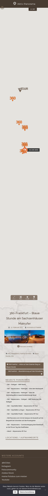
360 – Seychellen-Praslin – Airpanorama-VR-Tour (22, 414)
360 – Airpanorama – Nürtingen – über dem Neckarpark (25, 388)
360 (9, 353)
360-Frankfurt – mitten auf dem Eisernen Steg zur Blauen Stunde (23, 365)
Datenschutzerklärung (27, 492)
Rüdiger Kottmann (34, 327)
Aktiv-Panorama (26, 4)
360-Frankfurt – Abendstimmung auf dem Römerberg (25, 371)
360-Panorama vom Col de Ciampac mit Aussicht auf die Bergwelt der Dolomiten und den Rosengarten (24, 419)
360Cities (6, 463)
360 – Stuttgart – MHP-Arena (16, 384)
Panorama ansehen (26, 346)
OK (15, 492)
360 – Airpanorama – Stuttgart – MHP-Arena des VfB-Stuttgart (24, 400)
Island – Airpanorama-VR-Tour (17, 431)
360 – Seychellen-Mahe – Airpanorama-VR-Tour (22, 406)
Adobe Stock (8, 473)
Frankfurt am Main (25, 353)
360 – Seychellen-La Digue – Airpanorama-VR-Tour (23, 410)
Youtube (5, 480)
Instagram (6, 466)
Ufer (12, 356)
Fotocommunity (9, 469)
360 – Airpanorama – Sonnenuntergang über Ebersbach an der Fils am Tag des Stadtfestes (24, 426)
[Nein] (45, 490)
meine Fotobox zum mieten (14, 476)
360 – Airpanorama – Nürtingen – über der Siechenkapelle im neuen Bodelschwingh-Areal (21, 394)
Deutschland (15, 353)
